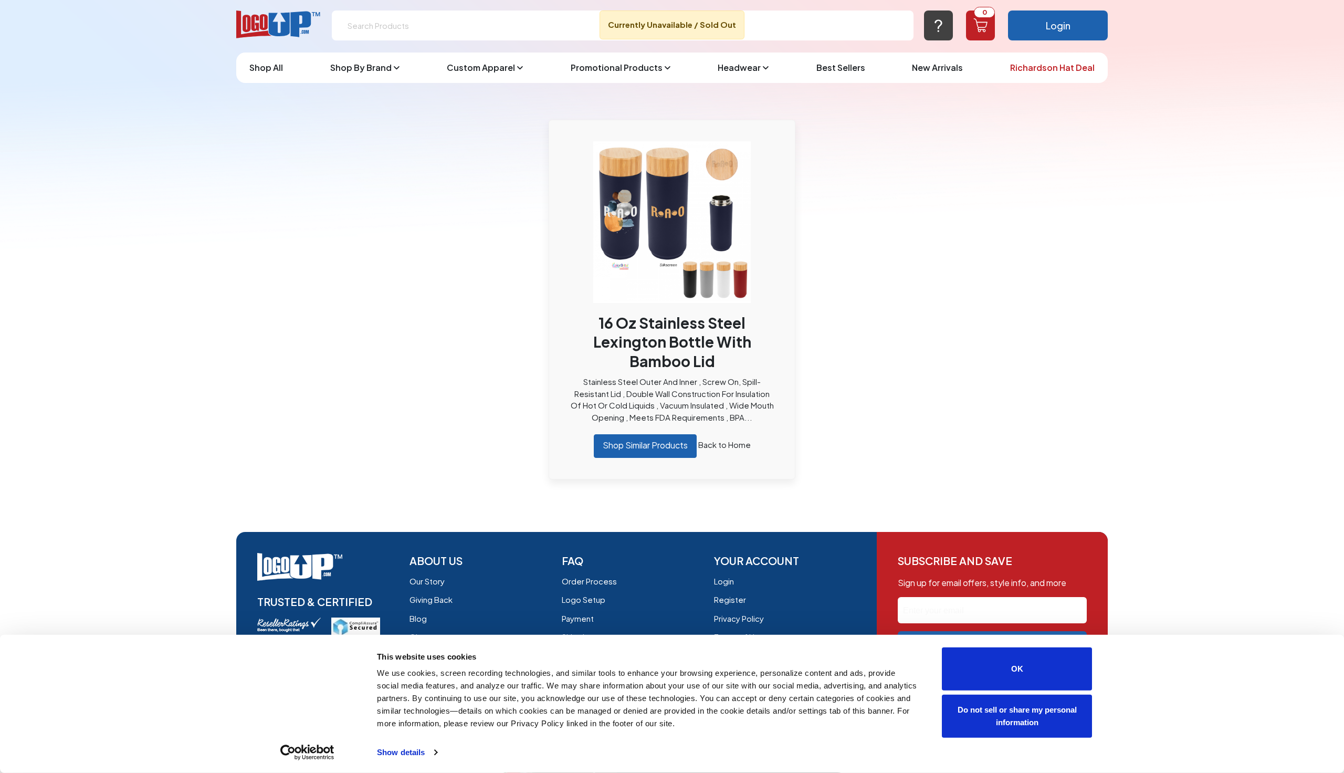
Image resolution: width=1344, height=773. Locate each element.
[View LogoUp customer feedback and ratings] (289, 624)
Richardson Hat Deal (1052, 67)
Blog (418, 618)
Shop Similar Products (645, 445)
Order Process (589, 581)
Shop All (266, 67)
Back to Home (724, 445)
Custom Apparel (481, 67)
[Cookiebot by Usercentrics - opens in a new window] (307, 752)
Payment (578, 618)
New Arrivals (937, 67)
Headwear (739, 67)
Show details (401, 752)
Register (730, 599)
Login (1058, 25)
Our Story (427, 581)
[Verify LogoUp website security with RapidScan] (355, 626)
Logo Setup (583, 599)
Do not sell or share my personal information (1017, 715)
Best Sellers (840, 67)
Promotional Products (617, 67)
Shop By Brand (361, 67)
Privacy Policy (739, 618)
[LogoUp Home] (278, 25)
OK (1017, 668)
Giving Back (431, 599)
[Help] (938, 25)
